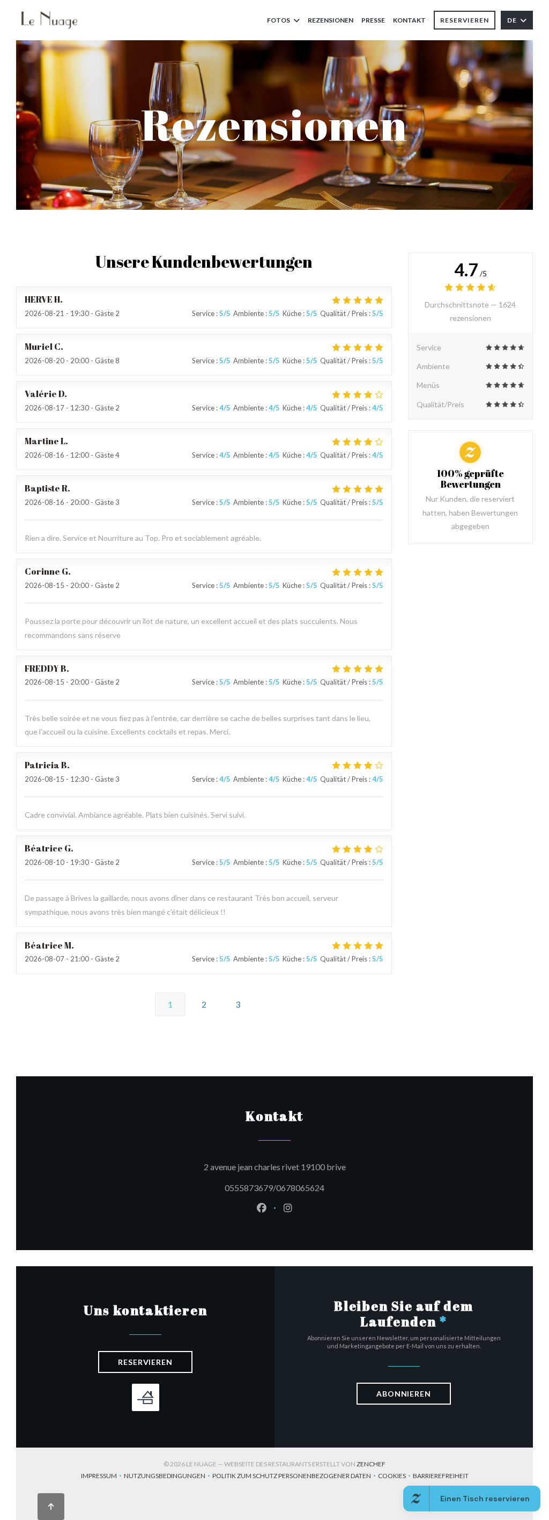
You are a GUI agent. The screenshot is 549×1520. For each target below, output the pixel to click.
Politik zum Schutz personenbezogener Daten (295, 1477)
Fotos (278, 20)
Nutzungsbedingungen (168, 1477)
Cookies (395, 1477)
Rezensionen (330, 20)
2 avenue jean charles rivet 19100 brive (323, 1166)
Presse (373, 20)
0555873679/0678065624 (274, 1188)
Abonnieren (403, 1393)
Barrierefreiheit (441, 1477)
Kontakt (409, 20)
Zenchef (371, 1464)
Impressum (102, 1477)
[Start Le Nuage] (49, 20)
